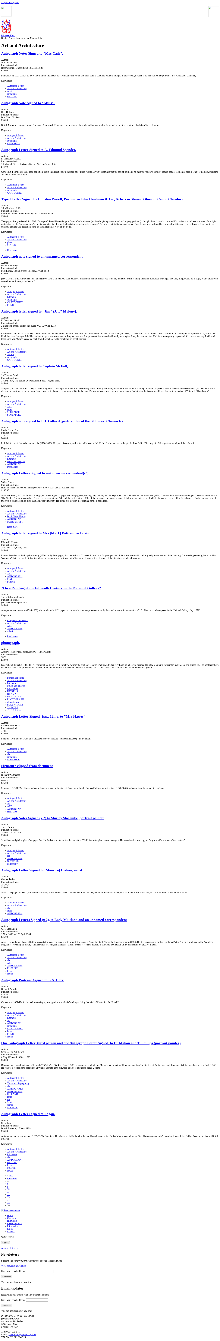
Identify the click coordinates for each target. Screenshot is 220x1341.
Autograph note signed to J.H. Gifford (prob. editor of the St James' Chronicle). (62, 421)
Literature (11, 297)
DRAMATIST (14, 696)
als (8, 754)
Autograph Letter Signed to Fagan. (28, 1114)
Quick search (7, 1236)
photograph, (10, 643)
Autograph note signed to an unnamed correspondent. (42, 256)
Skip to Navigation (10, 2)
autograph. (12, 94)
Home (10, 1215)
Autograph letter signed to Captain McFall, (34, 366)
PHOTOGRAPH (15, 699)
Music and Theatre (16, 461)
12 (8, 1194)
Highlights (12, 1221)
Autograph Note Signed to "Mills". (28, 103)
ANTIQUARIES (15, 1088)
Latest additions (14, 1223)
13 (8, 1197)
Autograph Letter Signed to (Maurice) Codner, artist (41, 870)
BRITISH (12, 96)
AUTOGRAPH (14, 464)
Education (12, 1154)
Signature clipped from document (27, 766)
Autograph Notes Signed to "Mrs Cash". (32, 53)
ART (9, 406)
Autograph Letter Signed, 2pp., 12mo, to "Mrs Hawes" (43, 716)
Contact (11, 1231)
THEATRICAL (14, 710)
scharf (10, 631)
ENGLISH (12, 968)
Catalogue (12, 1218)
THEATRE (12, 707)
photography (13, 702)
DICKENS (12, 691)
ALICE (10, 354)
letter (9, 971)
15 (8, 1202)
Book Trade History (16, 516)
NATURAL (13, 861)
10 (8, 1189)
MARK (11, 579)
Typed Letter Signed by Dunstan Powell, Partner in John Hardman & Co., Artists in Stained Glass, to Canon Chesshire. (92, 199)
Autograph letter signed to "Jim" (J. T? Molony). (39, 311)
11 (8, 1192)
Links (10, 1229)
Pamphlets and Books (17, 620)
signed (10, 973)
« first (10, 1175)
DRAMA (11, 694)
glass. (9, 242)
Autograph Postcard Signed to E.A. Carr (32, 980)
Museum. (11, 1168)
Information (12, 1226)
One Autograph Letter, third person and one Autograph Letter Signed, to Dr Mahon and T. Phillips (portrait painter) (91, 1043)
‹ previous (12, 1178)
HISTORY (12, 811)
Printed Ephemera (15, 677)
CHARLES (12, 688)
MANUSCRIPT (15, 521)
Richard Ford (8, 35)
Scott (9, 1102)
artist (9, 91)
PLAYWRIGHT (15, 704)
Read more (12, 250)
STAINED (12, 245)
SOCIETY (12, 1107)
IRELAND (12, 1094)
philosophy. (12, 864)
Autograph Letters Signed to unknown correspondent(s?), (45, 473)
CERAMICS (13, 143)
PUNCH (11, 305)
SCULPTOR (13, 412)
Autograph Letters (15, 86)
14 (8, 1200)
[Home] (6, 32)
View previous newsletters (13, 1266)
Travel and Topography (18, 1083)
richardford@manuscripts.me (22, 1334)
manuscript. (12, 467)
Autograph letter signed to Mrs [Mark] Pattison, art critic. (46, 533)
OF (8, 1099)
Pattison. (11, 581)
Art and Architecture (16, 88)
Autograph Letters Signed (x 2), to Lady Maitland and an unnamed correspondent (64, 920)
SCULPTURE (14, 414)
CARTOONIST (15, 192)
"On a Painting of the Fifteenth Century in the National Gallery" (51, 588)
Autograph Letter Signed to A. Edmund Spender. (38, 150)
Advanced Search (9, 1248)
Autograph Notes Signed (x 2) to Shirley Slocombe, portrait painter (52, 818)
